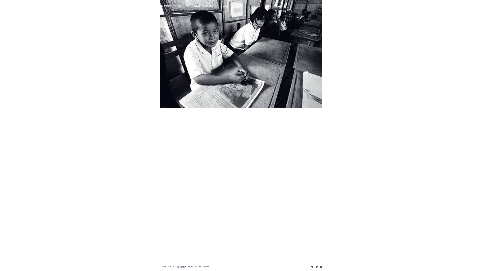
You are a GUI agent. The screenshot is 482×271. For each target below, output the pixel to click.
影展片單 (225, 6)
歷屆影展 (268, 6)
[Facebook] (312, 267)
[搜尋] (321, 6)
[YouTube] (321, 267)
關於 (211, 6)
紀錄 (254, 6)
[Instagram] (317, 267)
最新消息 (197, 6)
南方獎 (240, 6)
